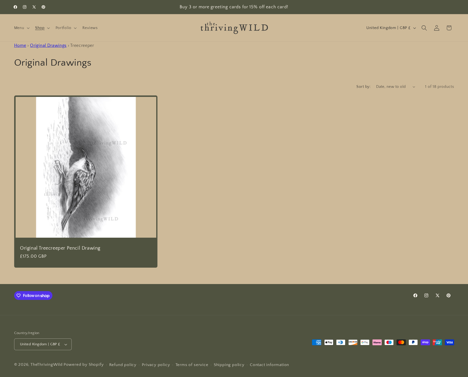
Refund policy (122, 364)
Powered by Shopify (84, 364)
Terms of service (192, 364)
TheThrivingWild (46, 364)
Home (20, 45)
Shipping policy (229, 364)
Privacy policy (156, 364)
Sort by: (363, 86)
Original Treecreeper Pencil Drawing (60, 248)
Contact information (269, 364)
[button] (21, 28)
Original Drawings (48, 45)
